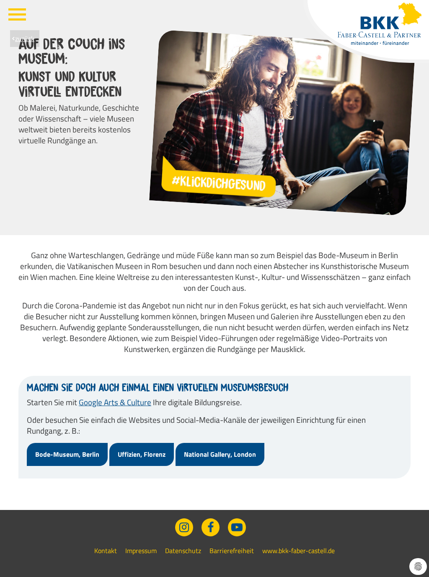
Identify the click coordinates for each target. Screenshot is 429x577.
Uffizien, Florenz (141, 454)
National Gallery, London (220, 454)
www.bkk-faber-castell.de (298, 551)
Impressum (141, 551)
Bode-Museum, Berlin (67, 454)
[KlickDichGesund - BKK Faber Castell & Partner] (379, 24)
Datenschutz (183, 551)
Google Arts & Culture (115, 402)
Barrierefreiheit (231, 551)
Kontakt (105, 551)
